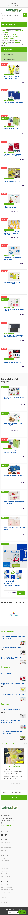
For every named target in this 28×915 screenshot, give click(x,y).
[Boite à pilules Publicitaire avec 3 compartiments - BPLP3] (23, 727)
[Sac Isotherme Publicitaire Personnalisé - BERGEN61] (14, 121)
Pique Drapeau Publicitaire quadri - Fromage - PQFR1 (13, 424)
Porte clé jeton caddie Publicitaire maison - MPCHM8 (12, 361)
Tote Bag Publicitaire (13, 34)
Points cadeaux (14, 3)
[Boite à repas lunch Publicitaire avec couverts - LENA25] (23, 738)
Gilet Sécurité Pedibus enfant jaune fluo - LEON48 (12, 282)
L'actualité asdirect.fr (8, 743)
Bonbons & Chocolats (7, 847)
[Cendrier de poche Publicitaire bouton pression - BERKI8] (14, 147)
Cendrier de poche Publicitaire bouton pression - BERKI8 (13, 155)
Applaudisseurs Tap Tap (7, 38)
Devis (21, 593)
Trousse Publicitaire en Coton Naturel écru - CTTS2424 (14, 502)
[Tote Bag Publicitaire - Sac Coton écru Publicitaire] (14, 521)
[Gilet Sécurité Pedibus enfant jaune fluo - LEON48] (14, 276)
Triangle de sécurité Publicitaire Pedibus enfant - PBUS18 (13, 77)
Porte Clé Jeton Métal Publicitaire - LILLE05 (14, 310)
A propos (3, 858)
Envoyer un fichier (6, 892)
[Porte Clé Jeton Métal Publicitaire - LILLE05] (14, 302)
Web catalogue (5, 860)
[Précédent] (24, 606)
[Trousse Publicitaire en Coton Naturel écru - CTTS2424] (14, 495)
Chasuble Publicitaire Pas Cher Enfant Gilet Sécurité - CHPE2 (12, 180)
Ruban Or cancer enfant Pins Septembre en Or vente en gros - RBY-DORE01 (13, 233)
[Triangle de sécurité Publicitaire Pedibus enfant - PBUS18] (14, 69)
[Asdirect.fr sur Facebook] (2, 835)
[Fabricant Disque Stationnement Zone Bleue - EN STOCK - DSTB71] (14, 95)
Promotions (5, 667)
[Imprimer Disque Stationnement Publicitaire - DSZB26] (14, 556)
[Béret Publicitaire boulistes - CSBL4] (23, 652)
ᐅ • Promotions (8, 49)
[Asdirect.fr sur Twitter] (5, 835)
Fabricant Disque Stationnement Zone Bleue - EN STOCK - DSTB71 (13, 103)
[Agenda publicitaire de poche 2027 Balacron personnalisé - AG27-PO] (14, 328)
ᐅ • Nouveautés (8, 54)
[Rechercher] (25, 15)
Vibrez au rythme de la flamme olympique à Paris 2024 (14, 765)
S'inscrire (14, 797)
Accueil (6, 2)
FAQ (8, 5)
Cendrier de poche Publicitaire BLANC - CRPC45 (13, 258)
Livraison (3, 897)
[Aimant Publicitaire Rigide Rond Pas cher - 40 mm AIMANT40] (23, 643)
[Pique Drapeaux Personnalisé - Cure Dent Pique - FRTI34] (14, 198)
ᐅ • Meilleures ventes (10, 59)
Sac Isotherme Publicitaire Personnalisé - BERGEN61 (11, 129)
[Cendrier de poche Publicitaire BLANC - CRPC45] (14, 250)
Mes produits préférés (9, 19)
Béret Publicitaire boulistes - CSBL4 (11, 647)
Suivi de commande (6, 887)
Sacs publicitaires (5, 842)
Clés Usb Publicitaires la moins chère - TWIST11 (13, 398)
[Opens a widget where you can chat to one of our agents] (22, 912)
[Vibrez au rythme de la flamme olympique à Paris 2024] (14, 755)
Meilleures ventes (7, 631)
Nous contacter (7, 825)
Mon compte (17, 5)
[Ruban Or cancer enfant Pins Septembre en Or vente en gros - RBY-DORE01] (14, 224)
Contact (12, 5)
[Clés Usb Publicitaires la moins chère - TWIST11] (14, 391)
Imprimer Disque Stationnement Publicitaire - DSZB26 (12, 583)
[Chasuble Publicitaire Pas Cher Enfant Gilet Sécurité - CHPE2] (14, 173)
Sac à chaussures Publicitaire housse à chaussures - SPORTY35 (13, 476)
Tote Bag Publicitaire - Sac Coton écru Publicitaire (14, 528)
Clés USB (3, 850)
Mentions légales (6, 876)
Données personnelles (7, 874)
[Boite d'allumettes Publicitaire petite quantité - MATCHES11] (23, 662)
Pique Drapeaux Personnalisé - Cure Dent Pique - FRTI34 (13, 206)
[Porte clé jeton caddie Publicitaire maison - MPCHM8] (14, 353)
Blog (10, 2)
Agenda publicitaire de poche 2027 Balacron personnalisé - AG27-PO (14, 335)
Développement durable (17, 2)
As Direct (8, 909)
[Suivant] (26, 606)
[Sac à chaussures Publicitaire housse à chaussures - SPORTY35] (14, 469)
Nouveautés (5, 704)
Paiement (3, 895)
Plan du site (4, 871)
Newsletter (4, 866)
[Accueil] (14, 10)
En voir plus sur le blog (15, 783)
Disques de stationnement (8, 845)
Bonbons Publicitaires (15, 36)
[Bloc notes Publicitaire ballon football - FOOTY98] (23, 716)
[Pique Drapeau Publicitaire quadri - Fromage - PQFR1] (14, 417)
